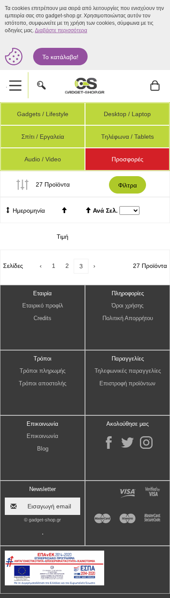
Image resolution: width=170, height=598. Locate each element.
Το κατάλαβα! (60, 56)
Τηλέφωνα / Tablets (127, 136)
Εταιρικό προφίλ (42, 305)
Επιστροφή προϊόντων (127, 383)
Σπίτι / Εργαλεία (42, 136)
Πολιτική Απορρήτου (127, 318)
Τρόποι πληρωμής (42, 370)
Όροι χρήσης (127, 305)
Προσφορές (127, 159)
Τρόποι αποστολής (42, 383)
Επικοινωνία (42, 436)
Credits (42, 318)
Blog (42, 448)
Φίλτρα (127, 185)
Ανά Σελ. (105, 210)
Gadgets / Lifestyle (42, 113)
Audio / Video (42, 159)
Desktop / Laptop (127, 113)
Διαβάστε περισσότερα (61, 30)
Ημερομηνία (28, 210)
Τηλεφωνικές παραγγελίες (128, 370)
